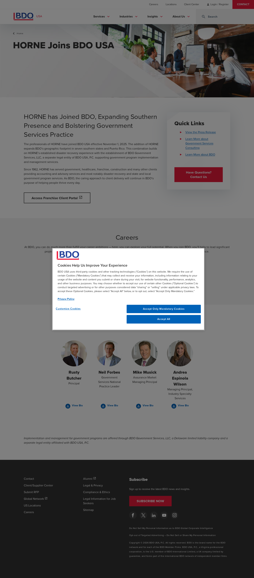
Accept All (163, 319)
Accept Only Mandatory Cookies (163, 309)
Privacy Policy (66, 299)
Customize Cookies (68, 309)
